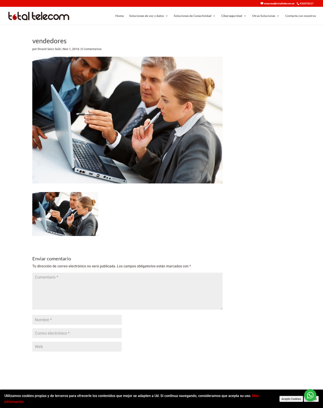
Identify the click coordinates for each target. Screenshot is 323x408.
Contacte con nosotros (300, 16)
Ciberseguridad (231, 16)
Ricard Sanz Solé (49, 49)
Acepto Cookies (291, 399)
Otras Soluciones (263, 16)
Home (119, 16)
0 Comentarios (91, 49)
